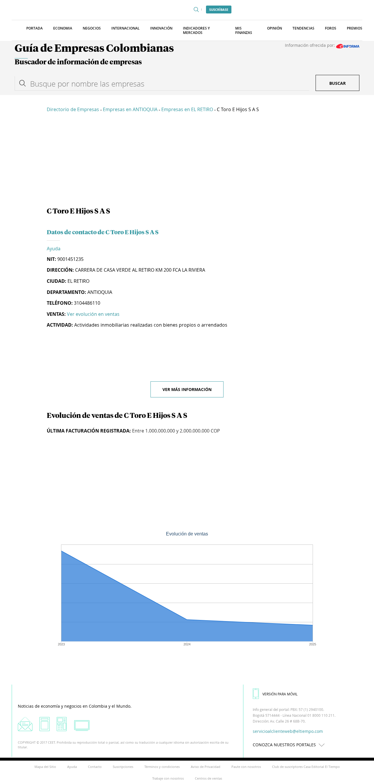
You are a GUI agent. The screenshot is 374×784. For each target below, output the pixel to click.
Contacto (95, 766)
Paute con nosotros (246, 766)
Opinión (274, 28)
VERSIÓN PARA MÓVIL (279, 694)
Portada (34, 28)
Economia (62, 28)
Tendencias (303, 28)
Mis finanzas (243, 30)
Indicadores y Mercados (196, 30)
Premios (354, 28)
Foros (330, 28)
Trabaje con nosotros (168, 778)
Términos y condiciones (162, 766)
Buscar (337, 83)
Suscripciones (123, 766)
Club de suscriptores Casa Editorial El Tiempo (306, 766)
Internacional (125, 28)
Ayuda (53, 248)
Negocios (92, 28)
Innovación (161, 28)
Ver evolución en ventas (93, 314)
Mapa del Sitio (45, 766)
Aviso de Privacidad (205, 766)
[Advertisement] (187, 161)
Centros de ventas (208, 778)
